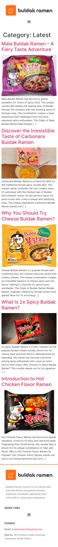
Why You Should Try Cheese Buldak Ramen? (28, 216)
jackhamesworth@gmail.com (27, 529)
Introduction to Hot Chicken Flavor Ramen (26, 381)
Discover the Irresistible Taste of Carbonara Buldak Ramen (28, 136)
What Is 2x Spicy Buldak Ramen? (28, 305)
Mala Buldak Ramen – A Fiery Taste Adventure (27, 46)
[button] (29, 21)
